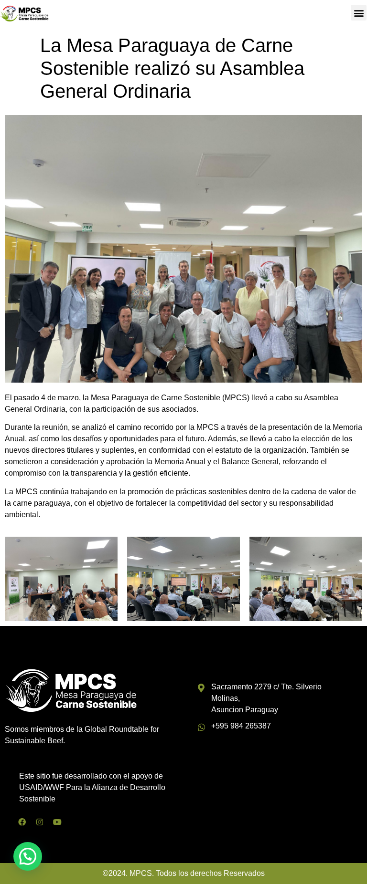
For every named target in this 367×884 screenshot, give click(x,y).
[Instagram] (39, 822)
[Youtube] (57, 822)
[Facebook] (22, 822)
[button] (359, 13)
